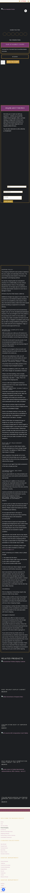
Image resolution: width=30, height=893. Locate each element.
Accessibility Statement (6, 837)
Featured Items (4, 848)
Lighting (2, 891)
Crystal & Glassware (5, 867)
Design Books (4, 869)
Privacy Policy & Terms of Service (8, 835)
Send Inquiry (8, 201)
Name (5, 186)
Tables (2, 885)
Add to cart (13, 62)
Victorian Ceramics (5, 853)
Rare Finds (3, 850)
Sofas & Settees (4, 861)
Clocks (2, 875)
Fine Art (2, 871)
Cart (2, 823)
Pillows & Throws (4, 876)
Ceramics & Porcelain (5, 865)
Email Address (7, 190)
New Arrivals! (3, 844)
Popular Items (4, 846)
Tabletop (3, 863)
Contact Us (3, 829)
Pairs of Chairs (4, 852)
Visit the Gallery (4, 825)
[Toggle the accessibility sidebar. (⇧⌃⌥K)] (3, 889)
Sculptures (3, 873)
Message (6, 195)
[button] (25, 11)
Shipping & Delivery (5, 833)
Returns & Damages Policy (7, 831)
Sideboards (3, 887)
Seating (2, 883)
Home (2, 821)
